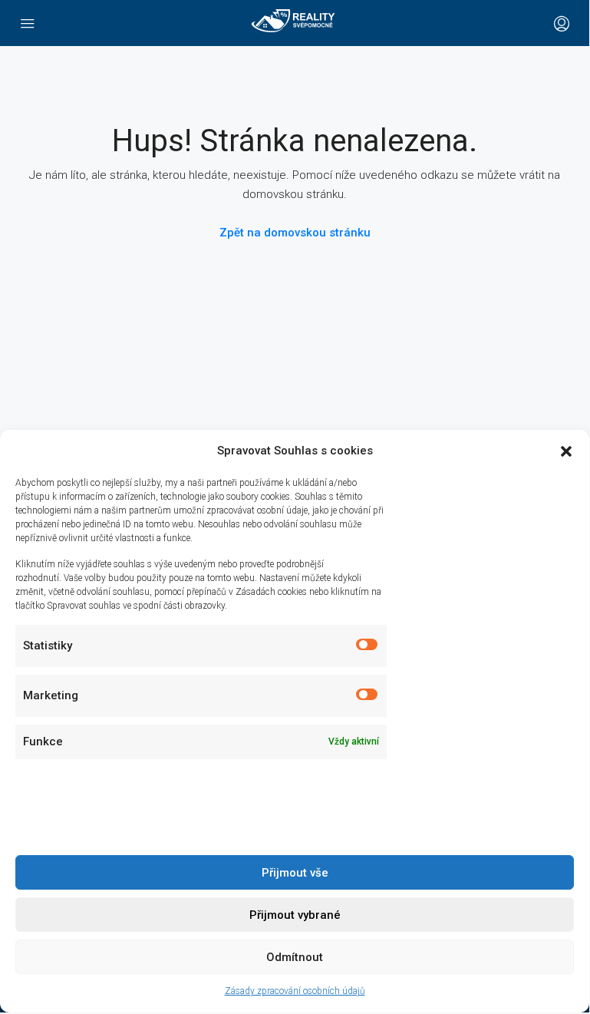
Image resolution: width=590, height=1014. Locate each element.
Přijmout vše (295, 873)
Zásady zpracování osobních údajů (295, 991)
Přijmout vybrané (295, 915)
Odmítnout (294, 957)
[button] (566, 451)
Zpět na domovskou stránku (295, 232)
